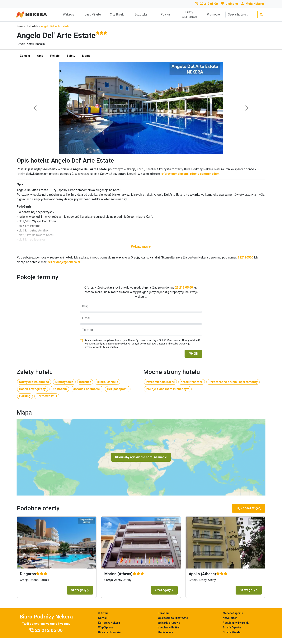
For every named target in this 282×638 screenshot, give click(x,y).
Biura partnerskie (109, 632)
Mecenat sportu (233, 613)
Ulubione (231, 4)
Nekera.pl (22, 26)
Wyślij (193, 353)
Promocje (213, 14)
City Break (117, 14)
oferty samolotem (174, 174)
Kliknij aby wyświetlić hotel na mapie (141, 457)
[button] (141, 246)
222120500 (245, 257)
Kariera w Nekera (109, 622)
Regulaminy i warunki (236, 622)
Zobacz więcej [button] (251, 508)
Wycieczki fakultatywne (173, 617)
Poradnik (163, 613)
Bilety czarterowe (189, 14)
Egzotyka (141, 14)
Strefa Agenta (232, 627)
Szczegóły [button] (78, 590)
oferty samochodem (204, 174)
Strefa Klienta (232, 632)
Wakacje (68, 14)
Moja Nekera (255, 4)
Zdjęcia (25, 55)
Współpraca (105, 627)
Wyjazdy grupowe (169, 622)
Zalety (71, 55)
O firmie (103, 613)
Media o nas (165, 632)
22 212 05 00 (209, 4)
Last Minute (93, 14)
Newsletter (230, 617)
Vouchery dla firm (169, 627)
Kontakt (103, 617)
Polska (165, 14)
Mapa (86, 55)
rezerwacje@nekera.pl (64, 262)
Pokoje (54, 55)
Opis (40, 55)
